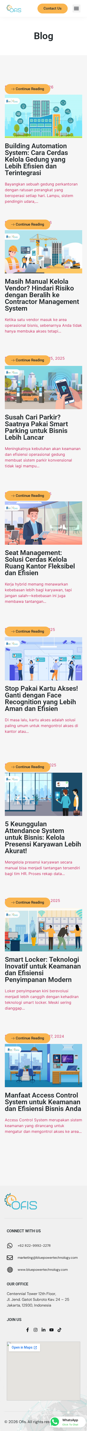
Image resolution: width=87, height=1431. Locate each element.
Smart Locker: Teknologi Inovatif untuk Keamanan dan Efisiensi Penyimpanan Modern (43, 970)
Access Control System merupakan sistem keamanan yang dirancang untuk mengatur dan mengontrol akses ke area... (43, 1125)
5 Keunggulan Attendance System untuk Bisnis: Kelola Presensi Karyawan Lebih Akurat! (43, 837)
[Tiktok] (59, 1330)
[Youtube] (51, 1330)
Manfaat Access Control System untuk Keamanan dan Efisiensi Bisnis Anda (43, 1102)
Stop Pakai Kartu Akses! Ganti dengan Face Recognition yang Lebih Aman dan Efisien (41, 699)
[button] (76, 8)
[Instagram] (35, 1330)
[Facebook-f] (27, 1330)
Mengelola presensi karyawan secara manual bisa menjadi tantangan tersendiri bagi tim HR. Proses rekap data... (42, 868)
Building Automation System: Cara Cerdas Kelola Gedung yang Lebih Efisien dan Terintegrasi (36, 159)
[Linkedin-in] (43, 1330)
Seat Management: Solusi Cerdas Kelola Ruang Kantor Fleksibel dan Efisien (40, 563)
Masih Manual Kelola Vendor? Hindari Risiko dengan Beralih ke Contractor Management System (42, 295)
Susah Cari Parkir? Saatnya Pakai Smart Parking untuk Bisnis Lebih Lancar (36, 427)
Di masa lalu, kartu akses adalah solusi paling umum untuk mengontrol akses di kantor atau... (41, 725)
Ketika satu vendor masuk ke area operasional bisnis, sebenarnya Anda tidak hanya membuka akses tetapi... (43, 325)
